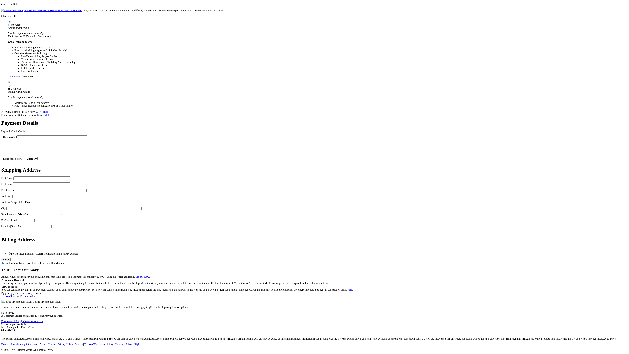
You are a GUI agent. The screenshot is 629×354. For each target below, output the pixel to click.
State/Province (8, 214)
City (3, 208)
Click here (13, 76)
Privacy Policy (27, 296)
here (350, 289)
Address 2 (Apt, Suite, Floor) (16, 202)
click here (48, 115)
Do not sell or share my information (19, 344)
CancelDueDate (9, 4)
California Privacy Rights (128, 344)
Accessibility (106, 344)
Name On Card (10, 137)
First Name (7, 178)
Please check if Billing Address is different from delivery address (44, 253)
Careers (79, 344)
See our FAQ (142, 276)
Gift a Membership (53, 10)
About (43, 344)
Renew (39, 10)
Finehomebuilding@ (12, 321)
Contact (52, 344)
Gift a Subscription (72, 10)
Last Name (7, 184)
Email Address (8, 190)
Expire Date (8, 159)
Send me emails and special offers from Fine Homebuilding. (36, 263)
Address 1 (6, 196)
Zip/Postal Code (9, 220)
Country (5, 226)
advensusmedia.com (33, 321)
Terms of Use (8, 296)
